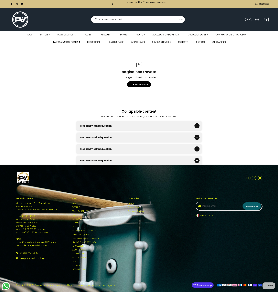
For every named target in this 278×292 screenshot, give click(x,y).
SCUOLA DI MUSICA (80, 257)
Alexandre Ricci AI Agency (102, 285)
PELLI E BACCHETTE (80, 211)
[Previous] (112, 4)
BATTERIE (76, 207)
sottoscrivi (252, 206)
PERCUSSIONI (78, 246)
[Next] (180, 4)
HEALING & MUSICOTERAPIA (84, 242)
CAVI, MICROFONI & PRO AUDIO (86, 238)
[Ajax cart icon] (265, 19)
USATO (75, 226)
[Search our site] (96, 19)
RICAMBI (75, 222)
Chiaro (180, 19)
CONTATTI (76, 261)
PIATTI (74, 215)
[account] (257, 19)
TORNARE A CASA (139, 84)
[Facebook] (11, 4)
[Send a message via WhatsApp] (6, 286)
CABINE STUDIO (79, 249)
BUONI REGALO (79, 253)
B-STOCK (76, 265)
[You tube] (22, 4)
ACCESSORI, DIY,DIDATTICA (84, 230)
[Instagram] (16, 4)
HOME (74, 203)
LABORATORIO (78, 269)
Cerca (131, 203)
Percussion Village (44, 285)
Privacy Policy (134, 207)
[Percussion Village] (20, 19)
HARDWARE (77, 218)
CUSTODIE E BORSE (81, 234)
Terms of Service (136, 211)
